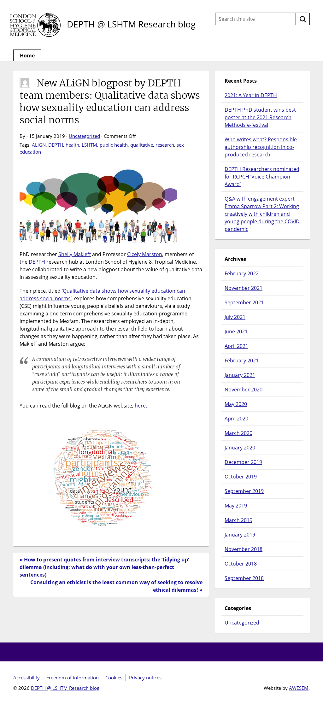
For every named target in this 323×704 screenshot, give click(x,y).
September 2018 (244, 578)
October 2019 (241, 476)
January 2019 (240, 534)
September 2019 (244, 491)
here (140, 405)
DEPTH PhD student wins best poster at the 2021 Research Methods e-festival (260, 117)
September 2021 (244, 302)
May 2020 (236, 404)
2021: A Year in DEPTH (251, 95)
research (165, 145)
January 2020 (240, 447)
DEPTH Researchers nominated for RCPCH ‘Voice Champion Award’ (262, 177)
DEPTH (55, 145)
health (72, 145)
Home (27, 55)
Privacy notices (145, 677)
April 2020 (236, 418)
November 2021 (243, 288)
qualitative (141, 145)
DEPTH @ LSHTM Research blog (131, 24)
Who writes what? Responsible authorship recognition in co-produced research (261, 147)
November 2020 (243, 389)
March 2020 (238, 433)
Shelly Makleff (74, 254)
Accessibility (26, 677)
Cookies (113, 677)
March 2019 (238, 520)
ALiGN (39, 145)
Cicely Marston (144, 254)
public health (114, 145)
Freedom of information (72, 677)
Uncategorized (84, 136)
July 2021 (235, 317)
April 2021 (236, 346)
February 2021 (242, 360)
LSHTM (89, 145)
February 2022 (242, 273)
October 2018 (241, 563)
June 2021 (236, 331)
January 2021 (240, 375)
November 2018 (243, 549)
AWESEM (298, 688)
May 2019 (236, 505)
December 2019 (243, 462)
